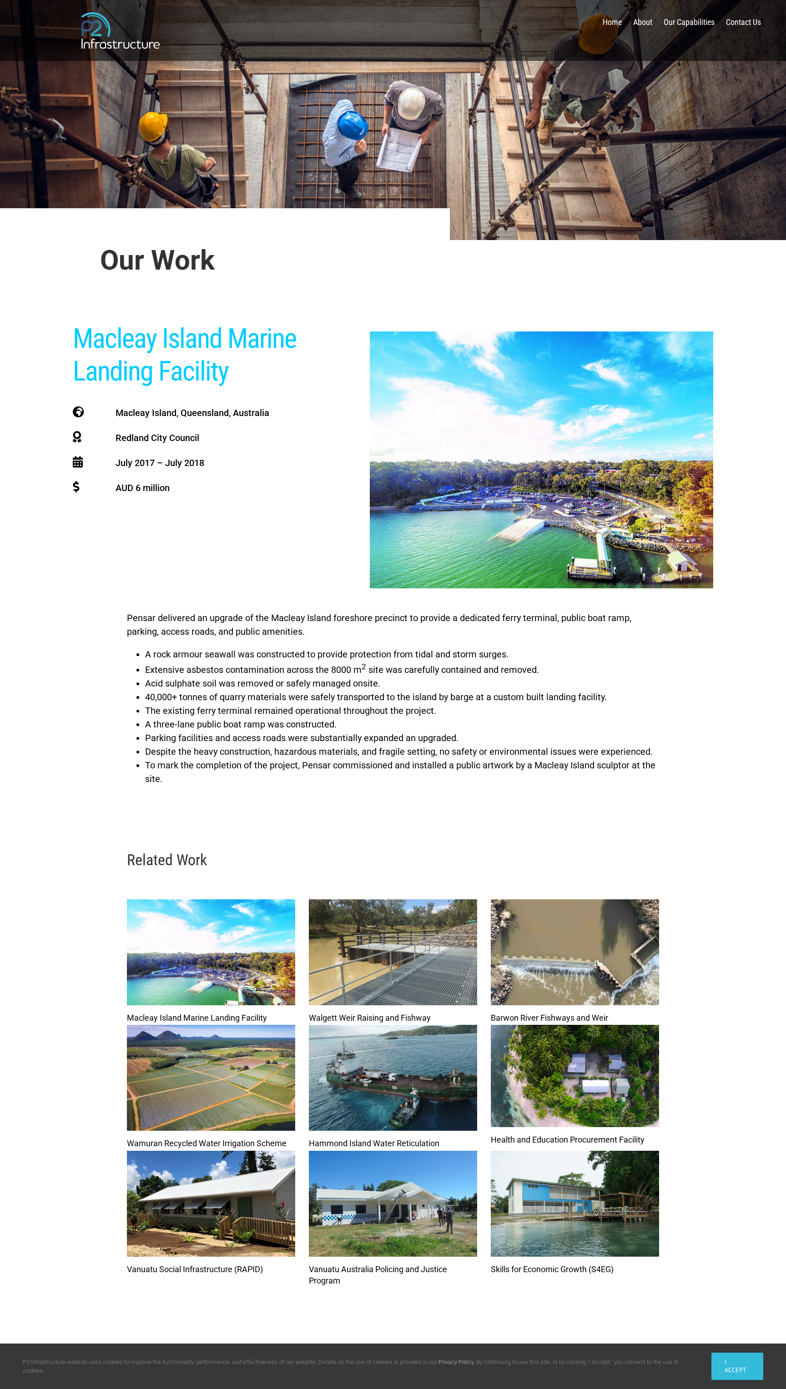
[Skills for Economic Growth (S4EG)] (575, 1204)
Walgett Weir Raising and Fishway (370, 1018)
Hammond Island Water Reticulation (374, 1143)
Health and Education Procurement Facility (568, 1139)
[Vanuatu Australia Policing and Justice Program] (393, 1204)
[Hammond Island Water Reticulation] (393, 1078)
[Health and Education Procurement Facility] (575, 1076)
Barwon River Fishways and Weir (549, 1018)
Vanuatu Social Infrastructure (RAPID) (195, 1269)
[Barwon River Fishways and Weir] (575, 952)
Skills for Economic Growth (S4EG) (552, 1269)
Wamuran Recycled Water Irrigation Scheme (207, 1143)
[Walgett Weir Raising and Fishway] (393, 952)
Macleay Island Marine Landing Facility (197, 1018)
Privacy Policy (456, 1362)
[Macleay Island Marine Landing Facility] (211, 952)
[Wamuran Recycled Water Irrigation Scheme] (211, 1078)
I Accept (735, 1366)
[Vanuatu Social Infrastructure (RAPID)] (211, 1204)
